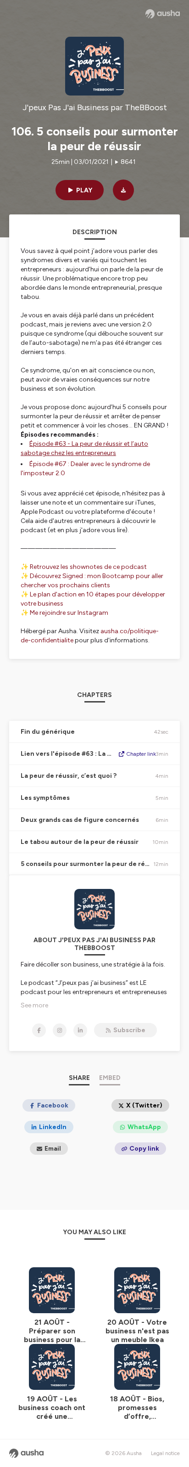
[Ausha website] (162, 13)
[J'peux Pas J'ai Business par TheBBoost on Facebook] (39, 1030)
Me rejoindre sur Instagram (69, 613)
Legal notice (165, 1453)
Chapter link (141, 754)
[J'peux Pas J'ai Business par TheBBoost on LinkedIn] (80, 1030)
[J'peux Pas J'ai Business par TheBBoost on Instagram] (60, 1030)
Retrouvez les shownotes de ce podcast (88, 567)
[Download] (123, 190)
